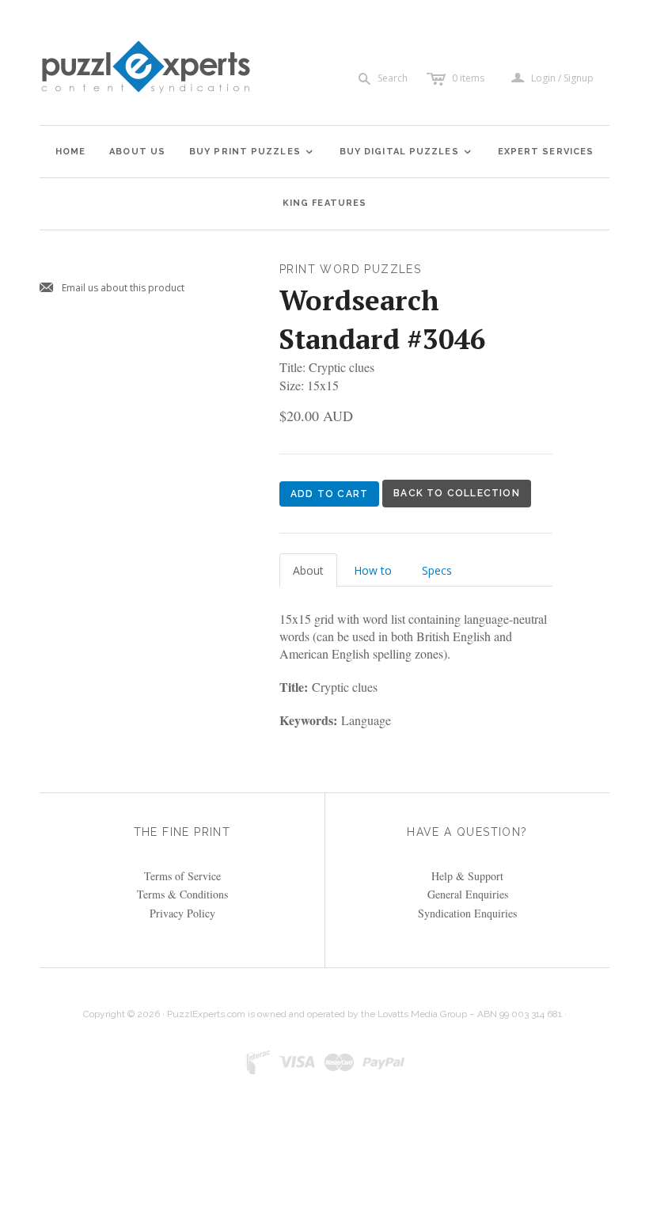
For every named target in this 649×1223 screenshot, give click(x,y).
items (468, 78)
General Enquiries (467, 894)
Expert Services (546, 151)
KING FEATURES (324, 203)
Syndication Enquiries (467, 913)
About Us (137, 151)
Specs (437, 570)
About (308, 570)
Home (70, 151)
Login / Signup (562, 78)
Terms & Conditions (182, 894)
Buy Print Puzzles (251, 151)
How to (373, 570)
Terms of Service (182, 875)
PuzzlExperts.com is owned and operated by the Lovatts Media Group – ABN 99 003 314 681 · (367, 1014)
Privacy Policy (182, 913)
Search (393, 78)
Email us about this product (112, 288)
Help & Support (467, 875)
